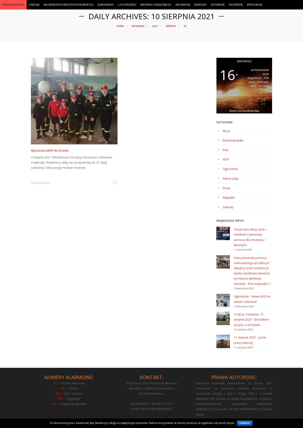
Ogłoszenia (230, 169)
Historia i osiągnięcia (155, 4)
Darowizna (105, 4)
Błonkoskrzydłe (233, 140)
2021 (155, 26)
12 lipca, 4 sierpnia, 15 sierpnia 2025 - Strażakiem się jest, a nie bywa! (251, 319)
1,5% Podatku (127, 4)
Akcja (226, 131)
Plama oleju (230, 178)
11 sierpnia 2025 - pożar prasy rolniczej (250, 339)
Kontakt (200, 4)
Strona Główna (13, 4)
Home (120, 26)
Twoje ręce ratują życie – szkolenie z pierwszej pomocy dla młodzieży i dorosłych (250, 237)
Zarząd (34, 4)
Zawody (228, 207)
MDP (226, 159)
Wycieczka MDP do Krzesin (50, 150)
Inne (225, 150)
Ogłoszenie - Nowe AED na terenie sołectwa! (252, 298)
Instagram (254, 4)
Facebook (236, 4)
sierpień (171, 26)
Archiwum (138, 26)
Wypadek (229, 197)
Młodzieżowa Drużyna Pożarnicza (68, 4)
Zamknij (244, 423)
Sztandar (218, 4)
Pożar (226, 188)
